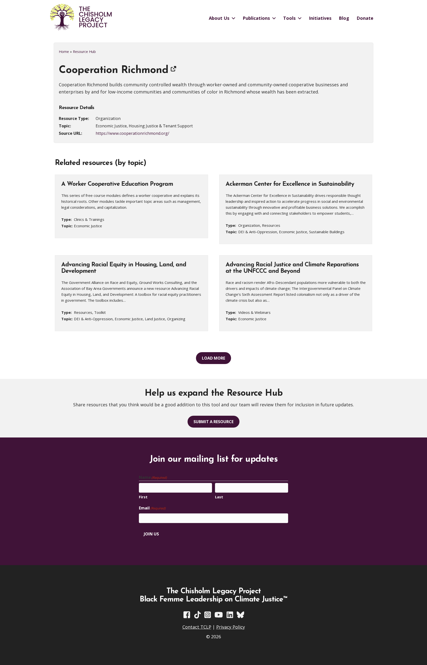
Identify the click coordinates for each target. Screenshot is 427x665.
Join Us (151, 534)
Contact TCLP (196, 627)
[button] (213, 358)
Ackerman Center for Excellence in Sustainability (290, 184)
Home (64, 51)
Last (219, 496)
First (143, 496)
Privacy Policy (230, 627)
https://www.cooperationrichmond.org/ (132, 133)
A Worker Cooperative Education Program (117, 184)
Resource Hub (84, 51)
